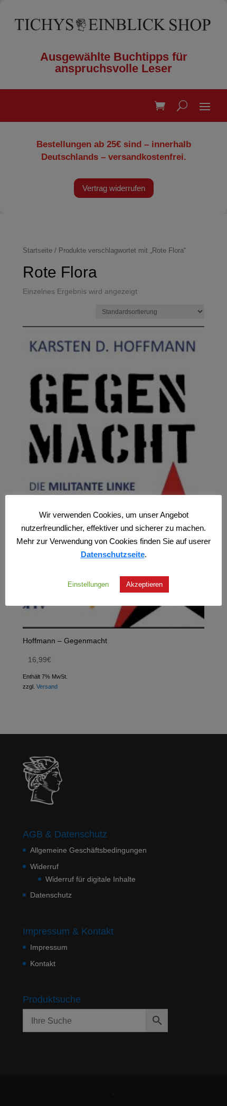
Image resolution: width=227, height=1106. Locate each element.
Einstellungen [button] (88, 584)
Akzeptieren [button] (144, 584)
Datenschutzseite (113, 554)
